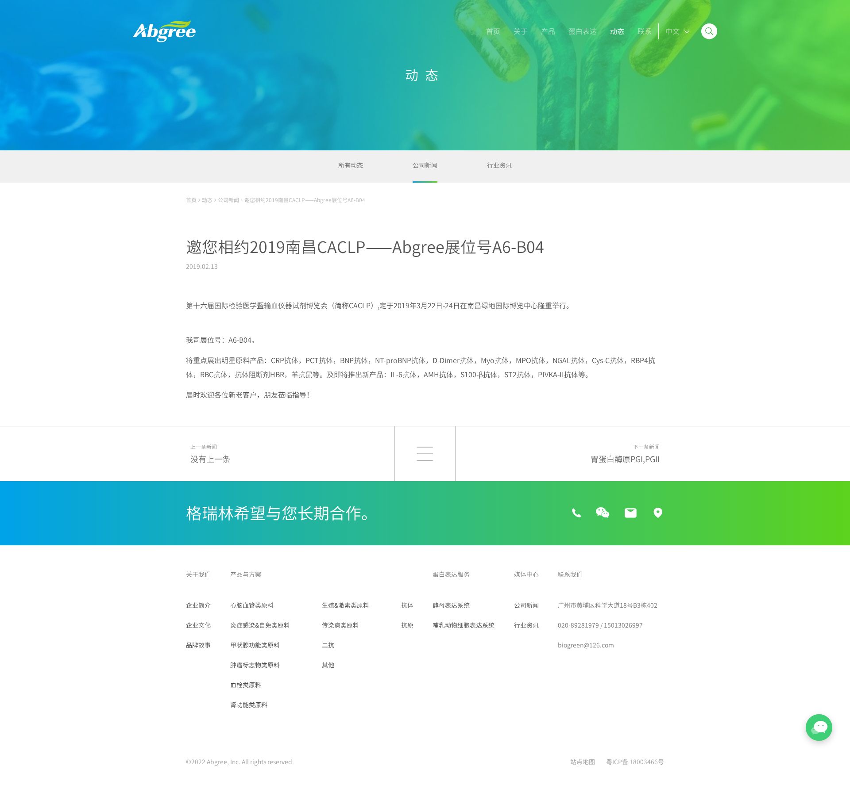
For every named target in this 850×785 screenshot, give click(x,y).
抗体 (407, 605)
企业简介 (198, 605)
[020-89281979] (577, 513)
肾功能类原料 (248, 705)
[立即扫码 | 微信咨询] (602, 513)
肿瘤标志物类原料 (255, 665)
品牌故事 (198, 645)
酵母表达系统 (451, 605)
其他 (328, 665)
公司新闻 (425, 165)
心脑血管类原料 (252, 605)
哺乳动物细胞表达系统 (464, 625)
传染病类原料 (340, 625)
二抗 (328, 645)
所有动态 (350, 165)
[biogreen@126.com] (630, 513)
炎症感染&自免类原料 (260, 625)
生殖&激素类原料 (345, 605)
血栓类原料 (245, 685)
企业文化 (198, 625)
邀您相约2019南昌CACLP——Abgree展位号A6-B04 (304, 200)
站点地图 (582, 762)
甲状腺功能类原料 (255, 645)
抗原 (407, 625)
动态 (207, 200)
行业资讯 (499, 165)
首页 (191, 200)
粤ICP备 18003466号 (635, 762)
